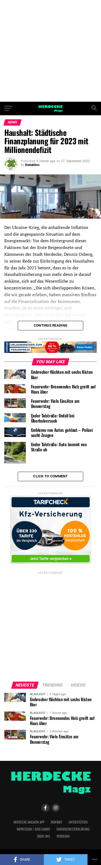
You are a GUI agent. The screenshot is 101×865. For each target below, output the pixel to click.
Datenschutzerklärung (73, 829)
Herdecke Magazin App (28, 822)
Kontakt (56, 822)
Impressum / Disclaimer (33, 829)
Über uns (43, 836)
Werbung (63, 836)
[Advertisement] (50, 51)
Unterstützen (78, 822)
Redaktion (32, 165)
